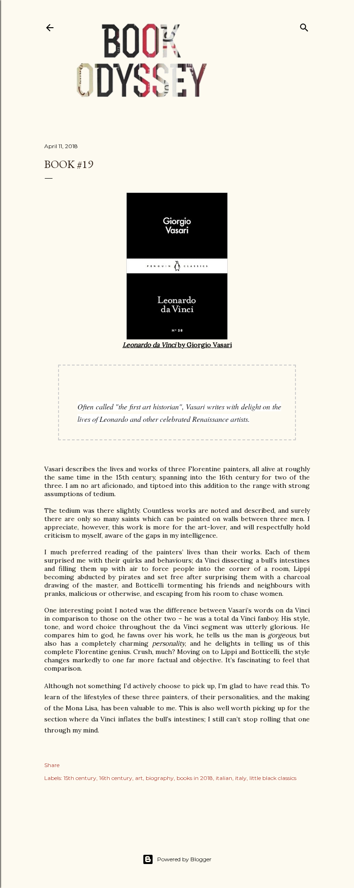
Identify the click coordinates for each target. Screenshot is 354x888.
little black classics (272, 777)
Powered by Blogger (184, 859)
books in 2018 (195, 777)
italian (224, 777)
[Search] (304, 26)
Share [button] (51, 765)
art (139, 777)
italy (241, 777)
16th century (115, 777)
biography (160, 777)
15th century (80, 777)
